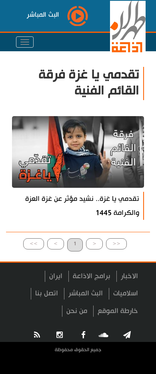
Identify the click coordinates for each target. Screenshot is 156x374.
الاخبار (129, 276)
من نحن (76, 311)
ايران (55, 276)
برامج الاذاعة (91, 276)
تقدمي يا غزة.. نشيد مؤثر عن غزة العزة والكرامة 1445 (82, 206)
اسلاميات (125, 293)
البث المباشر (85, 293)
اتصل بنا (46, 293)
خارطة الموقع (118, 311)
